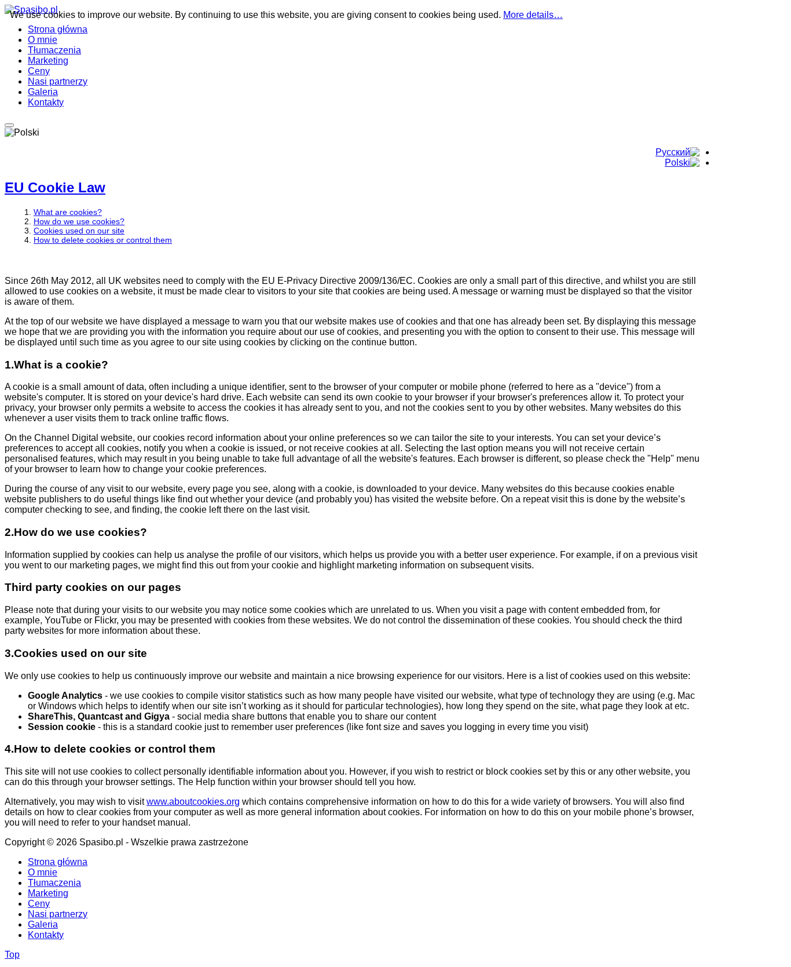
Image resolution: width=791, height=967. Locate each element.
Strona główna (57, 862)
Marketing (48, 893)
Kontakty (46, 935)
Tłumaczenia (54, 883)
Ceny (39, 903)
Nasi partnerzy (57, 914)
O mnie (42, 872)
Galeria (43, 924)
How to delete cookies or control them (103, 240)
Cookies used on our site (79, 230)
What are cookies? (68, 212)
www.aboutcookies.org (193, 802)
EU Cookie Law (55, 187)
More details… (533, 15)
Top (12, 954)
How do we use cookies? (79, 221)
